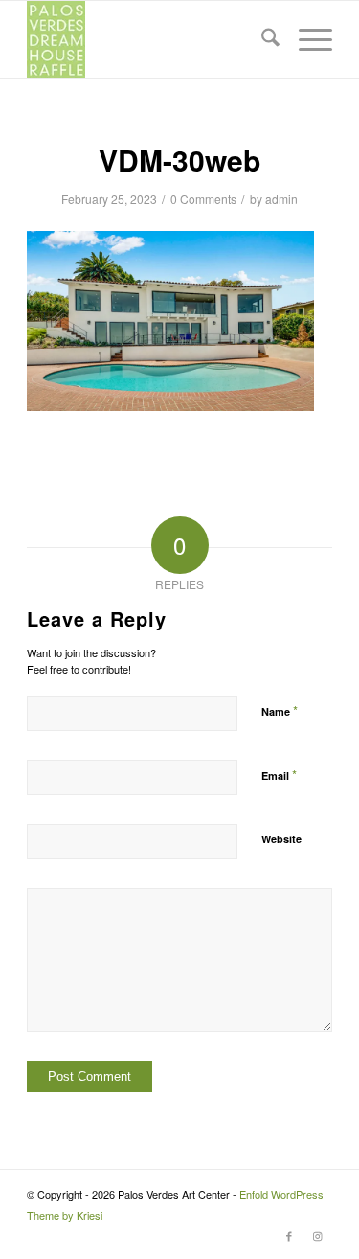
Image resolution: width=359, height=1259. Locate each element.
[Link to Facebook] (289, 1235)
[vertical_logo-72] (149, 39)
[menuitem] (261, 39)
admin (281, 199)
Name (279, 710)
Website (281, 839)
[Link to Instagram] (317, 1235)
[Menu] (306, 39)
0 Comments (203, 199)
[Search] (261, 39)
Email (279, 775)
